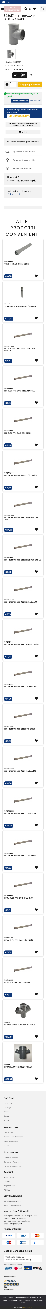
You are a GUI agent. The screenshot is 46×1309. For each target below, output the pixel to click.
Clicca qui (14, 194)
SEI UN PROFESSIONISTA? (12, 9)
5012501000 (8, 431)
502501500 (8, 938)
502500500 (8, 895)
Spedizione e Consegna (13, 1137)
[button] (26, 8)
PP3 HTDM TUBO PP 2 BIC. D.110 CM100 (20, 855)
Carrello (7, 1181)
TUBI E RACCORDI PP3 (18, 115)
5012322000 (9, 346)
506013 (7, 1022)
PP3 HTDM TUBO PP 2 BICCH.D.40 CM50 (20, 602)
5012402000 (9, 769)
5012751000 (8, 684)
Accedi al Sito (9, 1177)
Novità (6, 1116)
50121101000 (8, 853)
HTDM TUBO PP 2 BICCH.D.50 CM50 (18, 898)
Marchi (6, 1120)
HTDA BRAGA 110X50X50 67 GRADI (18, 1067)
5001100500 (8, 262)
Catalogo (7, 1107)
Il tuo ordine (8, 1133)
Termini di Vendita (11, 1158)
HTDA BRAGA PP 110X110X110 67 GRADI (19, 1024)
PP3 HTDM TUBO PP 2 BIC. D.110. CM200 (20, 813)
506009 (7, 1064)
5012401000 (8, 726)
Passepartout (27, 1307)
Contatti (7, 1145)
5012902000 (9, 515)
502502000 (8, 980)
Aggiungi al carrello (30, 84)
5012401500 (8, 642)
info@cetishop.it (26, 180)
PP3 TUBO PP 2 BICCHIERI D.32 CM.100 (19, 391)
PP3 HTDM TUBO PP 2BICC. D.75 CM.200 (20, 475)
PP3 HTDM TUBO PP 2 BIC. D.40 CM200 (20, 771)
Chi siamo (8, 1103)
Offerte (6, 1112)
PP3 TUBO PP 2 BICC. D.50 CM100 (18, 433)
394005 (7, 304)
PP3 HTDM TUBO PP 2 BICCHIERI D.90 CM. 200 (21, 518)
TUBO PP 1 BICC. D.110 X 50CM (16, 264)
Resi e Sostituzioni (11, 1141)
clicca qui (29, 1260)
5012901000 (8, 557)
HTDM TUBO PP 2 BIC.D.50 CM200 (18, 982)
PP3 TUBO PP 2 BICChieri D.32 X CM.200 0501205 (20, 349)
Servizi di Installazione (12, 1201)
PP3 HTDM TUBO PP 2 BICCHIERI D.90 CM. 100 (22, 560)
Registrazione (9, 1186)
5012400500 (9, 600)
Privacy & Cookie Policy (13, 1166)
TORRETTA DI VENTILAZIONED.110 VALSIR (20, 306)
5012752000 (9, 473)
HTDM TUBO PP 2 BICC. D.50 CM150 (18, 940)
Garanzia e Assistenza (12, 1162)
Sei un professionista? (12, 1205)
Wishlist (7, 1190)
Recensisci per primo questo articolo (23, 141)
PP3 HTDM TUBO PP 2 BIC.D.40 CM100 (19, 729)
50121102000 (9, 811)
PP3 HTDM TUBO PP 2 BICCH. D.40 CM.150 (21, 644)
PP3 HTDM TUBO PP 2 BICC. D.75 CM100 (20, 686)
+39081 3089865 (19, 1218)
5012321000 (8, 388)
